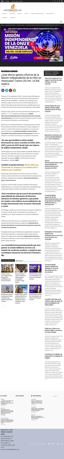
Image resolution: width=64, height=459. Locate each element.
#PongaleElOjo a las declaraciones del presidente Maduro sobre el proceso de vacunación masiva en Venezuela (7, 412)
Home (2, 25)
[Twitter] (57, 1)
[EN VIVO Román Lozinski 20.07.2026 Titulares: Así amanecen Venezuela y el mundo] (35, 289)
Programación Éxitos (10, 25)
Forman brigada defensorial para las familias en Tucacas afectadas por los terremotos (51, 268)
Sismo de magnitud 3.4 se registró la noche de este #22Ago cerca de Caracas (53, 81)
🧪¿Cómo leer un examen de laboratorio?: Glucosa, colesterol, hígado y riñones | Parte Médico (7, 402)
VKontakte (52, 443)
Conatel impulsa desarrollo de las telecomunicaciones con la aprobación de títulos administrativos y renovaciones (53, 199)
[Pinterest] (10, 90)
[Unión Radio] (12, 7)
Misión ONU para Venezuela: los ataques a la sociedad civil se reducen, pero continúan (19, 167)
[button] (61, 22)
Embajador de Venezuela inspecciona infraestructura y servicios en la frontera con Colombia (54, 235)
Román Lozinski (20, 25)
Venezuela (33, 399)
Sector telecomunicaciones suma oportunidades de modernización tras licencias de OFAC (54, 164)
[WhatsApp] (14, 90)
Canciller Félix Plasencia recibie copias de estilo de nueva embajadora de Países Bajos (53, 302)
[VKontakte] (48, 443)
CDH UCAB (8, 114)
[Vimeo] (59, 1)
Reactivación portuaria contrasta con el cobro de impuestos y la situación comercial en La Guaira (7, 298)
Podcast (2, 399)
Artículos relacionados (8, 260)
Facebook (34, 443)
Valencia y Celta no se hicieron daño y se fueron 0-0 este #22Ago (53, 330)
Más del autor (19, 260)
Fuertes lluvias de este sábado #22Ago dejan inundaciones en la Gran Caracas (53, 108)
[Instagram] (55, 1)
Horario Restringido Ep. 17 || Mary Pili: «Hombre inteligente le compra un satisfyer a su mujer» (7, 421)
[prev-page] (2, 306)
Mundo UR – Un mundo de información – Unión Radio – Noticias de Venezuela (52, 73)
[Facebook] (53, 1)
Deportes (33, 414)
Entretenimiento (4, 418)
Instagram (43, 443)
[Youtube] (62, 1)
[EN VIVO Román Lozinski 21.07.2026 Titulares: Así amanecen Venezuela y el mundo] (35, 268)
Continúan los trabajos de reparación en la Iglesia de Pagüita (53, 356)
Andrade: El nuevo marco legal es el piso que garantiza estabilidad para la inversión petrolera (6, 277)
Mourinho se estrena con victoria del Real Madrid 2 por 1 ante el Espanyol (53, 137)
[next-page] (5, 306)
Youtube (61, 443)
